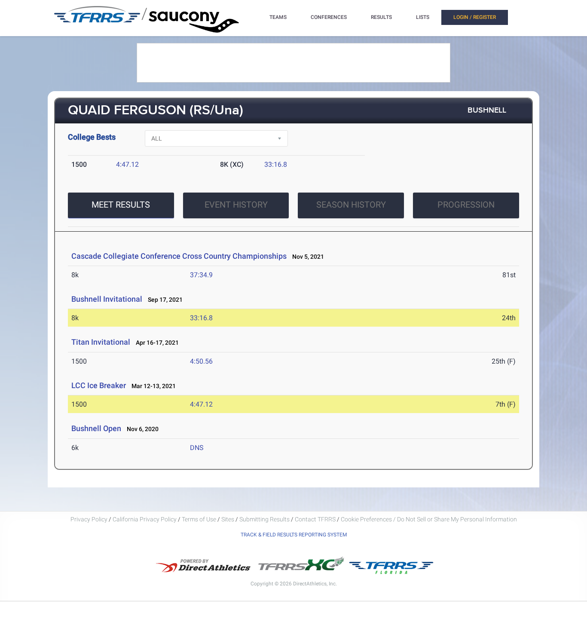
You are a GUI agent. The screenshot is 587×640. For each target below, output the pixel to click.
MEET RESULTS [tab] (121, 204)
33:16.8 (275, 164)
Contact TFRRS (316, 519)
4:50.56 (201, 361)
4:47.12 (127, 164)
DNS (197, 448)
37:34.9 (201, 275)
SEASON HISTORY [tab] (351, 204)
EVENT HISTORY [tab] (236, 204)
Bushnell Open (96, 428)
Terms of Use (199, 519)
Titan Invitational (100, 341)
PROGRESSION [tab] (466, 204)
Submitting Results (264, 519)
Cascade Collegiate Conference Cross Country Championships (179, 255)
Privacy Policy (88, 519)
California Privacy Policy (145, 519)
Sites (227, 519)
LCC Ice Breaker (98, 385)
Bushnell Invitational (106, 298)
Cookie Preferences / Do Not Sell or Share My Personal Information (429, 519)
